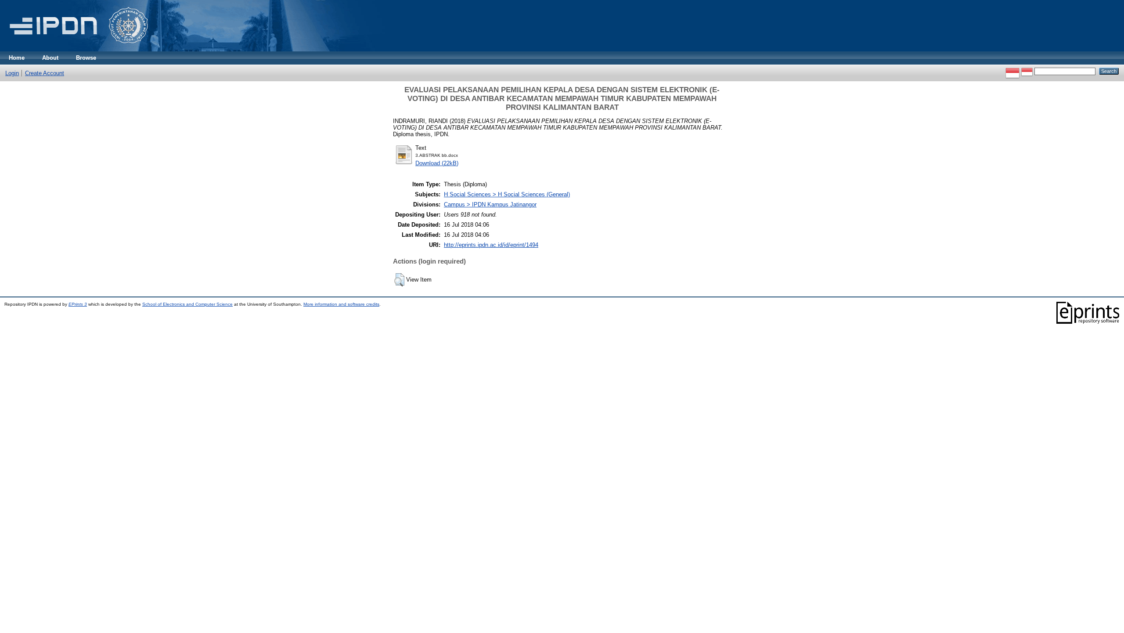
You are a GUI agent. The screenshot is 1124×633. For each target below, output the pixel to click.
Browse (86, 57)
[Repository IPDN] (77, 49)
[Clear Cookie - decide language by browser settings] (1027, 71)
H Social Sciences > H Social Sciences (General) (507, 194)
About (50, 57)
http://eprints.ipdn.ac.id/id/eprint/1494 (491, 245)
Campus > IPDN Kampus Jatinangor (490, 204)
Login (12, 73)
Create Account (44, 73)
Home (17, 57)
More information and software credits (341, 304)
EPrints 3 (77, 304)
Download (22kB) (436, 163)
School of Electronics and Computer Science (187, 304)
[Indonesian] (1012, 71)
